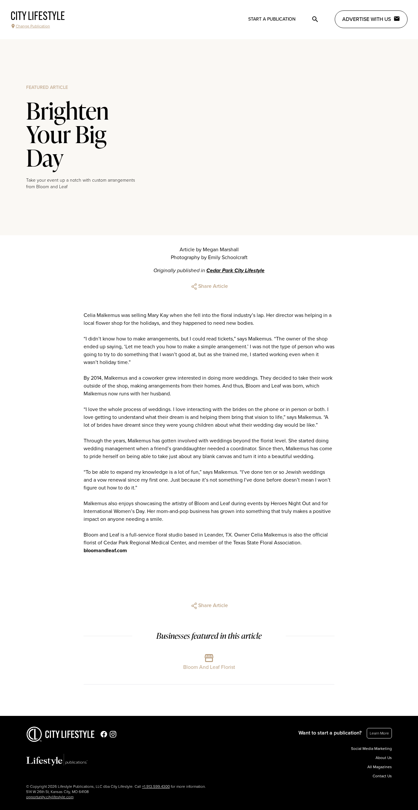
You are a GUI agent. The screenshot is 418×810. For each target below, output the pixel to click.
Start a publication (272, 19)
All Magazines (379, 767)
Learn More (379, 733)
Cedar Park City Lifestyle (235, 270)
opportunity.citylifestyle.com (49, 797)
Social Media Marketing (371, 748)
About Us (384, 757)
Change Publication (33, 26)
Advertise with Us (366, 19)
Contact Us (382, 776)
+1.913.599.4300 (156, 786)
